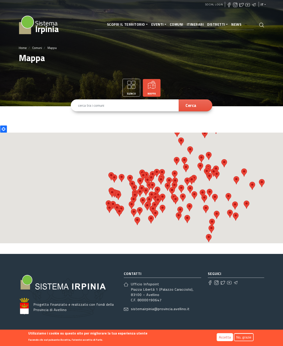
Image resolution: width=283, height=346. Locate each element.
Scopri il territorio (126, 24)
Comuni (176, 24)
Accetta (225, 337)
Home (23, 47)
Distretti (216, 24)
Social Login (214, 4)
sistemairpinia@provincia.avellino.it (160, 308)
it (262, 4)
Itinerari (195, 24)
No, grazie (243, 337)
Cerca (190, 105)
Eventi (157, 24)
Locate (3, 129)
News (236, 24)
